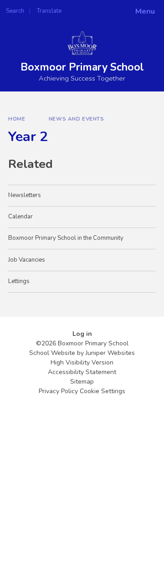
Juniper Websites (110, 353)
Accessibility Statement (82, 372)
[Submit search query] (111, 8)
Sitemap (82, 381)
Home (16, 118)
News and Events (76, 118)
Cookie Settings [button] (102, 391)
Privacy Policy (58, 391)
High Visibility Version (82, 362)
